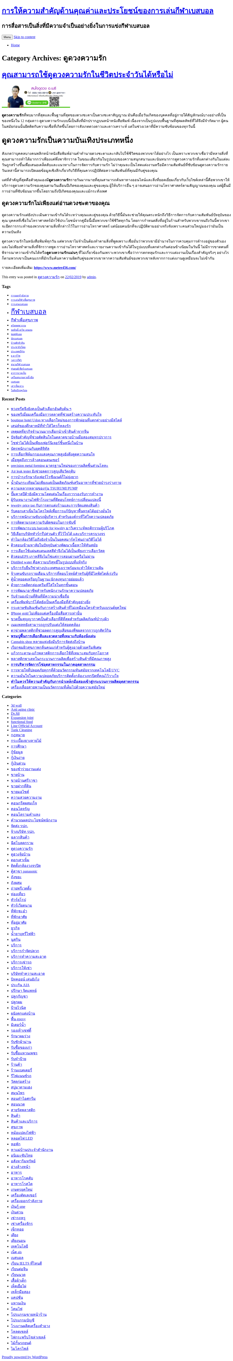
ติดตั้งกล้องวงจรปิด (26, 866)
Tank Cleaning (21, 730)
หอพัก (15, 1144)
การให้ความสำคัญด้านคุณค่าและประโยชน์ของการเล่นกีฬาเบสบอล (108, 11)
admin (91, 277)
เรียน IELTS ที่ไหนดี (26, 1263)
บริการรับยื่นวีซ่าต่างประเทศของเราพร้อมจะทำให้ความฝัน (57, 568)
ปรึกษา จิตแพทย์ (24, 991)
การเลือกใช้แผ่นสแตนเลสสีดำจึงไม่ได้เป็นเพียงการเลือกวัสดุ (58, 551)
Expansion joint (22, 718)
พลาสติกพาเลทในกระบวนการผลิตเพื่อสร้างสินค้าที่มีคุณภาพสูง (61, 659)
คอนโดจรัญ (20, 809)
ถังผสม (16, 883)
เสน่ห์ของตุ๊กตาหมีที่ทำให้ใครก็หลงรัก (41, 426)
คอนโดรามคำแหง (25, 814)
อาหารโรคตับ (22, 1178)
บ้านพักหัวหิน (18, 343)
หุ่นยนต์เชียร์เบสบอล (22, 369)
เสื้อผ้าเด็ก (18, 1280)
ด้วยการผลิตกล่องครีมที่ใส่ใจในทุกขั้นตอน (44, 585)
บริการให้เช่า (21, 968)
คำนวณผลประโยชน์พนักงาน (34, 820)
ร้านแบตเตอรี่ (21, 1070)
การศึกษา (18, 746)
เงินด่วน (17, 1212)
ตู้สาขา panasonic (24, 871)
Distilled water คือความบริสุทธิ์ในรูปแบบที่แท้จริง (49, 562)
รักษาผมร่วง (20, 1036)
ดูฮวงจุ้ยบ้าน (20, 854)
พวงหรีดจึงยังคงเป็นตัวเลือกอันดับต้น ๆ (41, 409)
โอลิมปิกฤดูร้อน (19, 390)
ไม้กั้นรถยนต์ (21, 1343)
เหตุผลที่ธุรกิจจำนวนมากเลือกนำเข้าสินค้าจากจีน (50, 431)
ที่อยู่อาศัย (18, 922)
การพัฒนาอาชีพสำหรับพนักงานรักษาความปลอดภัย (52, 591)
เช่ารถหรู (18, 1218)
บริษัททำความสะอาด (28, 974)
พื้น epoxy (18, 1019)
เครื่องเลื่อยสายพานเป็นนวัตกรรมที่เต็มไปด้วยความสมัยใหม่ (58, 687)
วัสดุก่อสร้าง (20, 1081)
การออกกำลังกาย (20, 295)
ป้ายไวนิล (18, 1008)
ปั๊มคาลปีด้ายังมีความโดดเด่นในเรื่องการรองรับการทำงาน (57, 494)
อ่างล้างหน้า (20, 1167)
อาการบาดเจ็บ (18, 373)
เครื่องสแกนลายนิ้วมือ (22, 377)
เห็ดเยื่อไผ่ (18, 1286)
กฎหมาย (18, 735)
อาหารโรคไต (22, 1184)
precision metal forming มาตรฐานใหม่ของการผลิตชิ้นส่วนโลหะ (59, 466)
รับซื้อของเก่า (21, 1047)
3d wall (16, 705)
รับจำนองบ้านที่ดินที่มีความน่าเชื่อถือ (40, 596)
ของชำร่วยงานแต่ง (26, 769)
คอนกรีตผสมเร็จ (24, 803)
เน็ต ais (16, 1252)
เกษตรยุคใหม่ (22, 1189)
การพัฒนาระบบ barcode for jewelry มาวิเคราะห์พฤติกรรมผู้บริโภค (62, 528)
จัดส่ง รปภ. (19, 826)
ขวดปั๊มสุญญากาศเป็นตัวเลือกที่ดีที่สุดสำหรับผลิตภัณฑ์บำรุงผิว (60, 619)
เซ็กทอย (17, 1229)
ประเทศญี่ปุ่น (18, 351)
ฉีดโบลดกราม (22, 843)
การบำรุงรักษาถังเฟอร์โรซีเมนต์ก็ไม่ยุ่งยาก (44, 477)
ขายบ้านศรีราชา (24, 780)
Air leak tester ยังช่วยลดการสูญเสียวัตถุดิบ (43, 471)
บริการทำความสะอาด (28, 956)
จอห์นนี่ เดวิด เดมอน (21, 330)
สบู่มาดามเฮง (21, 1087)
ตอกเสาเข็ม (20, 860)
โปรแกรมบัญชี (22, 1320)
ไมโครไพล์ (19, 1349)
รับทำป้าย (18, 1059)
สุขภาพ (17, 1127)
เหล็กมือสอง (20, 1292)
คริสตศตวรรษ (18, 325)
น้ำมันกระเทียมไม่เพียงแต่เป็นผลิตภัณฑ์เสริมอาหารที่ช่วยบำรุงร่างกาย (66, 483)
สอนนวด (18, 1104)
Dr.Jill (15, 714)
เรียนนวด (18, 1275)
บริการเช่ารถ (21, 962)
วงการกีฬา (16, 360)
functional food (22, 722)
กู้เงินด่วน (18, 763)
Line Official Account (26, 726)
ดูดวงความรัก (49, 277)
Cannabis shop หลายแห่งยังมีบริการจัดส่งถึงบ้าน (48, 642)
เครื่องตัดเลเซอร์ (24, 1195)
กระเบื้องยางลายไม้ (26, 741)
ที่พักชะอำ (19, 911)
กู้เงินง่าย (18, 758)
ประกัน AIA (20, 985)
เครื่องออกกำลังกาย (26, 1201)
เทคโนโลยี (19, 1246)
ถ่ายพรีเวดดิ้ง (21, 888)
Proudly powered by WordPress (25, 1357)
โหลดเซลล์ (19, 1331)
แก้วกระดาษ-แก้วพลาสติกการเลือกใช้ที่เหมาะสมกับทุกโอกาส (60, 653)
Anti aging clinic (23, 709)
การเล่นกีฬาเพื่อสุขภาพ (23, 300)
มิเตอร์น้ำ (18, 1025)
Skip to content (24, 37)
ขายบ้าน (17, 775)
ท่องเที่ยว (18, 894)
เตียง (14, 1235)
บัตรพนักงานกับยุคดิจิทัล (30, 448)
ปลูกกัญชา (19, 996)
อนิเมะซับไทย (22, 1155)
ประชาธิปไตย (18, 347)
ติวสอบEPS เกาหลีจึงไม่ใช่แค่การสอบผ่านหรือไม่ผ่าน (52, 556)
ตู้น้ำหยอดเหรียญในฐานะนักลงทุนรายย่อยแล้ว (47, 579)
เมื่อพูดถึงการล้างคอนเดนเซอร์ (35, 460)
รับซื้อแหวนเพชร (24, 1053)
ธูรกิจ (15, 928)
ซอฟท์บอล (16, 334)
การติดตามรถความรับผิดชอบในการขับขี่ (43, 522)
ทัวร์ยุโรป (18, 900)
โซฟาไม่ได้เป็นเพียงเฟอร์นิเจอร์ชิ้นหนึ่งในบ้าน (47, 443)
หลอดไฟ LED (22, 1138)
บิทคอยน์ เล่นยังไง (25, 979)
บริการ (16, 945)
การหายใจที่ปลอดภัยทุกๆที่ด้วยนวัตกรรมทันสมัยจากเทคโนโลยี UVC (65, 670)
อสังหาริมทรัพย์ (23, 1161)
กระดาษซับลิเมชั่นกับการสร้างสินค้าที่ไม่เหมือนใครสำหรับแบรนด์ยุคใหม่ (68, 608)
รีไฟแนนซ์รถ (21, 1076)
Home (15, 45)
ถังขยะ (16, 877)
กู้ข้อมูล (17, 752)
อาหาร (16, 1172)
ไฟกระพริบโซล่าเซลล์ (28, 1337)
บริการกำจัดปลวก (25, 951)
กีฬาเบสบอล (28, 311)
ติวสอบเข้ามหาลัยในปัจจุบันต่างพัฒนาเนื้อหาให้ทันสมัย (54, 545)
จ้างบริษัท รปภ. (23, 831)
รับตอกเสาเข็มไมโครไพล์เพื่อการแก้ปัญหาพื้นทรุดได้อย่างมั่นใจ (61, 511)
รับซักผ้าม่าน (21, 1042)
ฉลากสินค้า (20, 837)
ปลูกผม (16, 1002)
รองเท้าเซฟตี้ (21, 1030)
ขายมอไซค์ (20, 792)
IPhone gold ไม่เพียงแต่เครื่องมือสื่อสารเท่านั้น (46, 613)
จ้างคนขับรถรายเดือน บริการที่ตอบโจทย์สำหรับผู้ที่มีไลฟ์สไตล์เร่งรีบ (64, 573)
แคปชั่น (17, 1297)
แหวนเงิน (18, 1303)
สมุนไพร (18, 1093)
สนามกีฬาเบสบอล (20, 364)
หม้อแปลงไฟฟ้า (23, 1133)
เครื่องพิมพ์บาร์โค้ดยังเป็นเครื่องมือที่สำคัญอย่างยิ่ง (50, 602)
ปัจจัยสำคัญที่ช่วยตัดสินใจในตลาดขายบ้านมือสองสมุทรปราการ (61, 437)
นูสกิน (15, 939)
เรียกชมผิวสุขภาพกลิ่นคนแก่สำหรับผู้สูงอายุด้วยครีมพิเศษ (56, 647)
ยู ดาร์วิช (15, 356)
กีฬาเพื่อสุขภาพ (24, 320)
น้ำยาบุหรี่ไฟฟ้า (23, 934)
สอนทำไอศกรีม (23, 1099)
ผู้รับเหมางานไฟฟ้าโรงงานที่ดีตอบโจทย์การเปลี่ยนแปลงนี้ (56, 500)
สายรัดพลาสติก (23, 1110)
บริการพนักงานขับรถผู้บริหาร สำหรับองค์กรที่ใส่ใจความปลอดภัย (62, 517)
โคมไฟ (16, 1309)
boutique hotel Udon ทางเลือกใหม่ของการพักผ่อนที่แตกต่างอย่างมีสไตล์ (66, 420)
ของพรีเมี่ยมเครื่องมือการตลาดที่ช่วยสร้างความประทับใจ (56, 414)
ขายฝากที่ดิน (21, 786)
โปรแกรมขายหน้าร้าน (29, 1314)
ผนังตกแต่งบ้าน (23, 1013)
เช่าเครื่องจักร (22, 1224)
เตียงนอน (18, 1241)
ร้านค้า (16, 1064)
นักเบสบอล (17, 338)
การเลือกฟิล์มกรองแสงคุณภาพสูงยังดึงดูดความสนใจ (53, 454)
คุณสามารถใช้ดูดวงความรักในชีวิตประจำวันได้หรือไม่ (87, 74)
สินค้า (15, 1116)
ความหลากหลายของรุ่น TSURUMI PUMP (44, 488)
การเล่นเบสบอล (19, 304)
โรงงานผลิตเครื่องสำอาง (30, 1326)
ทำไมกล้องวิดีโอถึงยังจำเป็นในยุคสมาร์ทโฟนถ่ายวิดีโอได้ (56, 539)
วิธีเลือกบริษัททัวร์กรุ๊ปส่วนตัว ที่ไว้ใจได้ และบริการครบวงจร (58, 534)
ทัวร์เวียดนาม (21, 905)
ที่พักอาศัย (19, 917)
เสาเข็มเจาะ (17, 386)
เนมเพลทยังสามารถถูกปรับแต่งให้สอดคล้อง (45, 625)
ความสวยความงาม (26, 797)
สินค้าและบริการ (24, 1121)
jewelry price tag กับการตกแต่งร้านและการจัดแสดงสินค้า (55, 505)
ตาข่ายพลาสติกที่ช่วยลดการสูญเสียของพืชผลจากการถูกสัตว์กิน (61, 630)
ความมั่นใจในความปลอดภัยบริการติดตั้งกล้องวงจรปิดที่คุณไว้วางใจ (65, 676)
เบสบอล (15, 381)
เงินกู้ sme (18, 1206)
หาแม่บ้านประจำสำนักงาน (32, 1150)
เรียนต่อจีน (19, 1269)
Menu (7, 37)
